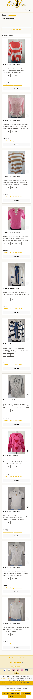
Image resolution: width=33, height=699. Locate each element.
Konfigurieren (26, 693)
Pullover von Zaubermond (11, 64)
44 (16, 243)
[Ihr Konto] (26, 9)
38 (4, 75)
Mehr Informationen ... (16, 690)
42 (12, 75)
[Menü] (3, 9)
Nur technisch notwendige (11, 693)
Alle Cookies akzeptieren (17, 697)
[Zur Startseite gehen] (16, 4)
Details (16, 89)
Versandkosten (5, 678)
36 (16, 75)
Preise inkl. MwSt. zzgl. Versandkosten (12, 85)
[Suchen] (22, 9)
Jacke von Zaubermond (11, 288)
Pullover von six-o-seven (11, 232)
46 (4, 243)
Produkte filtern (17, 29)
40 (8, 75)
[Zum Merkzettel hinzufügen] (27, 115)
